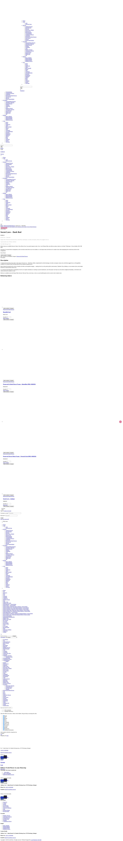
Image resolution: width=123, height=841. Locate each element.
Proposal (7, 165)
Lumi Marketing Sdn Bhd (36, 839)
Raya (4, 692)
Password (3, 515)
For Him (5, 671)
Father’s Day (5, 602)
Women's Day (6, 705)
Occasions (5, 100)
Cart (4, 595)
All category (5, 639)
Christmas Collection (7, 655)
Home (4, 157)
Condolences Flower (10, 93)
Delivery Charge (6, 599)
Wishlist (4, 632)
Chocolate (8, 141)
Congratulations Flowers (11, 101)
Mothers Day (8, 111)
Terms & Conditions (7, 629)
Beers (7, 137)
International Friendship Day (9, 617)
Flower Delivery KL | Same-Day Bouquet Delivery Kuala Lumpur (16, 614)
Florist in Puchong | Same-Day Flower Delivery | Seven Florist (15, 608)
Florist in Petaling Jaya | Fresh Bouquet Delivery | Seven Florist (16, 607)
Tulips (7, 125)
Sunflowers (8, 124)
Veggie (4, 704)
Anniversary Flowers (10, 109)
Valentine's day (6, 703)
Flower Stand (6, 670)
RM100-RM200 (9, 117)
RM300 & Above (9, 119)
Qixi (4, 691)
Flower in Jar (8, 167)
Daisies (7, 128)
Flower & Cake (9, 160)
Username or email (5, 513)
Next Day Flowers (7, 683)
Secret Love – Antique (9, 499)
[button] (3, 769)
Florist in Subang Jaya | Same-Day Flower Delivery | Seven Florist (16, 611)
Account (3, 762)
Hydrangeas (8, 133)
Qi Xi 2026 (5, 626)
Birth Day (5, 646)
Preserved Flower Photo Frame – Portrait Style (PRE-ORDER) (19, 456)
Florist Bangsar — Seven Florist (9, 604)
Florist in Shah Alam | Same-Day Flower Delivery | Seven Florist (16, 610)
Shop (4, 628)
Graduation (8, 94)
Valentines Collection (10, 102)
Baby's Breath (6, 643)
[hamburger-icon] (1, 155)
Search (14, 636)
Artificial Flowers (9, 163)
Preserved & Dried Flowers (11, 95)
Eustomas (8, 132)
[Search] (21, 88)
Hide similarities (7, 710)
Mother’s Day (6, 618)
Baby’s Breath (8, 126)
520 (6, 114)
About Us (5, 592)
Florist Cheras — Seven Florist (9, 605)
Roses (7, 123)
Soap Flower (8, 96)
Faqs (4, 600)
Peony (7, 122)
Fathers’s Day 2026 (7, 603)
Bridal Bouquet (9, 169)
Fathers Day (8, 113)
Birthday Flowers (9, 108)
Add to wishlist (3, 255)
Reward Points (6, 627)
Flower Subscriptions (10, 99)
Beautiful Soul (7, 312)
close (7, 735)
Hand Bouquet (9, 164)
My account (5, 620)
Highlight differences (8, 711)
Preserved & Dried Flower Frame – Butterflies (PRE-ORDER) (19, 384)
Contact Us (5, 598)
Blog (4, 593)
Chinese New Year (7, 653)
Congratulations (9, 92)
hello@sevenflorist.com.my (6, 752)
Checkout (5, 596)
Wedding (7, 104)
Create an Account (7, 510)
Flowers (4, 162)
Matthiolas (8, 135)
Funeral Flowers (9, 103)
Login (2, 517)
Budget (4, 115)
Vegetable (8, 139)
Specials (7, 98)
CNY (7, 107)
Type (4, 121)
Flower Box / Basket (10, 166)
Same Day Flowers (7, 695)
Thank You (5, 630)
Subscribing (5, 699)
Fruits (7, 138)
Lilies (7, 129)
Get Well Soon (9, 110)
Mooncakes (5, 681)
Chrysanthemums (9, 131)
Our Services (5, 622)
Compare (9, 255)
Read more (5, 505)
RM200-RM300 (9, 118)
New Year (5, 621)
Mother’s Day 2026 (7, 619)
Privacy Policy (6, 623)
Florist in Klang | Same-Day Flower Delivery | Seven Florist (15, 606)
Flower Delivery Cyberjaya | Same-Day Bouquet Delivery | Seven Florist (18, 613)
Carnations (8, 130)
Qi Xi (4, 625)
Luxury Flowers (6, 678)
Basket (7, 661)
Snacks (7, 140)
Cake (4, 158)
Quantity (5, 317)
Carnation (5, 651)
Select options (6, 318)
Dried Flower (6, 663)
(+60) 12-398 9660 (4, 750)
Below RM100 (9, 116)
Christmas (5, 597)
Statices (7, 136)
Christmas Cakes (9, 656)
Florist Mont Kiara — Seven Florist (10, 612)
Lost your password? (5, 519)
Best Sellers (5, 645)
